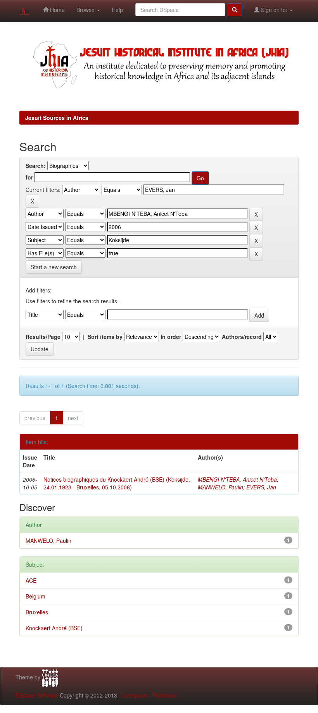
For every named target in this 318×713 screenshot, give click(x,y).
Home (56, 10)
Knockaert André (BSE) (54, 628)
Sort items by (105, 336)
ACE (31, 580)
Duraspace (133, 695)
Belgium (35, 596)
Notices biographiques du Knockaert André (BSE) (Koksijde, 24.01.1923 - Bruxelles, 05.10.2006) (116, 483)
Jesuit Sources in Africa (56, 117)
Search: (36, 165)
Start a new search (54, 267)
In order (171, 336)
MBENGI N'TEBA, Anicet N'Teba (237, 479)
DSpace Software (37, 695)
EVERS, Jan (261, 487)
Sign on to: (274, 10)
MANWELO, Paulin (220, 487)
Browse (86, 10)
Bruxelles (37, 612)
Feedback (164, 695)
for (29, 177)
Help (117, 10)
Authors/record (242, 336)
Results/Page (43, 336)
